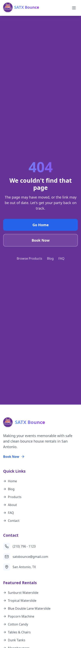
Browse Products (29, 258)
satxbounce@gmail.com (30, 556)
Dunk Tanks (16, 640)
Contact (13, 520)
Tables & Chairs (19, 632)
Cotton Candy (18, 624)
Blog (50, 258)
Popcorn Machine (21, 616)
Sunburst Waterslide (23, 592)
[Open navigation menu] (74, 8)
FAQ (61, 258)
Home (12, 481)
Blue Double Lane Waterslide (29, 608)
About (12, 505)
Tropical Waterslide (22, 600)
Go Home (40, 224)
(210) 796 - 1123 (24, 546)
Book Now (41, 240)
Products (14, 497)
